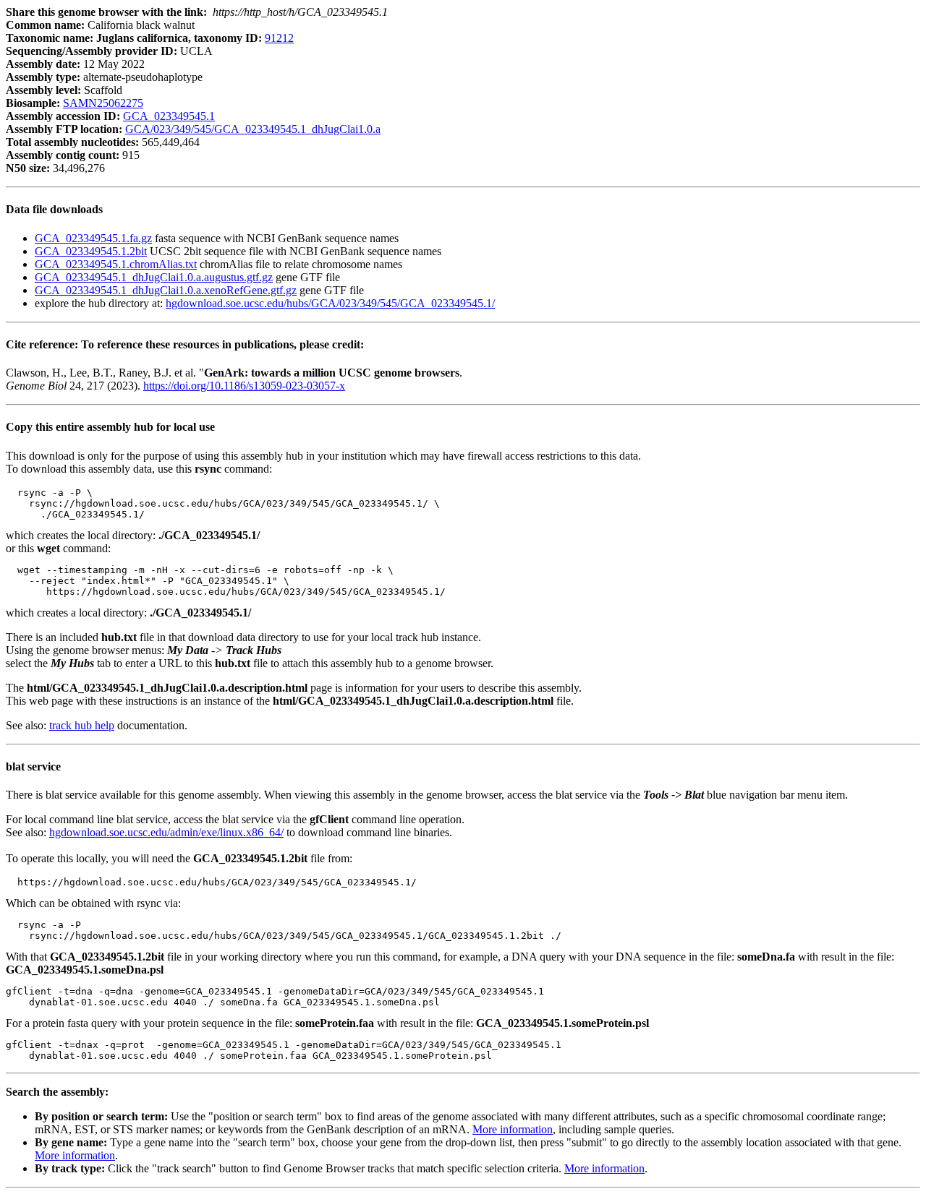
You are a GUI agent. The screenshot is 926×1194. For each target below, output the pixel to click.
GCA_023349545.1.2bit (91, 251)
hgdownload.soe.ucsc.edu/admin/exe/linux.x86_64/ (166, 832)
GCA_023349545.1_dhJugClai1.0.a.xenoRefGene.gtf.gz (166, 290)
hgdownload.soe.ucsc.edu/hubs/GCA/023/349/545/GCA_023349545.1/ (330, 303)
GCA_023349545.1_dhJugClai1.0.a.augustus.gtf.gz (154, 277)
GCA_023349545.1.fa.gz (93, 238)
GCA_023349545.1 (169, 116)
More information (512, 1129)
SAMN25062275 (103, 103)
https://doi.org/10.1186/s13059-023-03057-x (244, 385)
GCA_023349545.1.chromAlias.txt (116, 264)
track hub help (81, 725)
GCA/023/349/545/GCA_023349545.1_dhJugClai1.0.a (253, 129)
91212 (279, 38)
